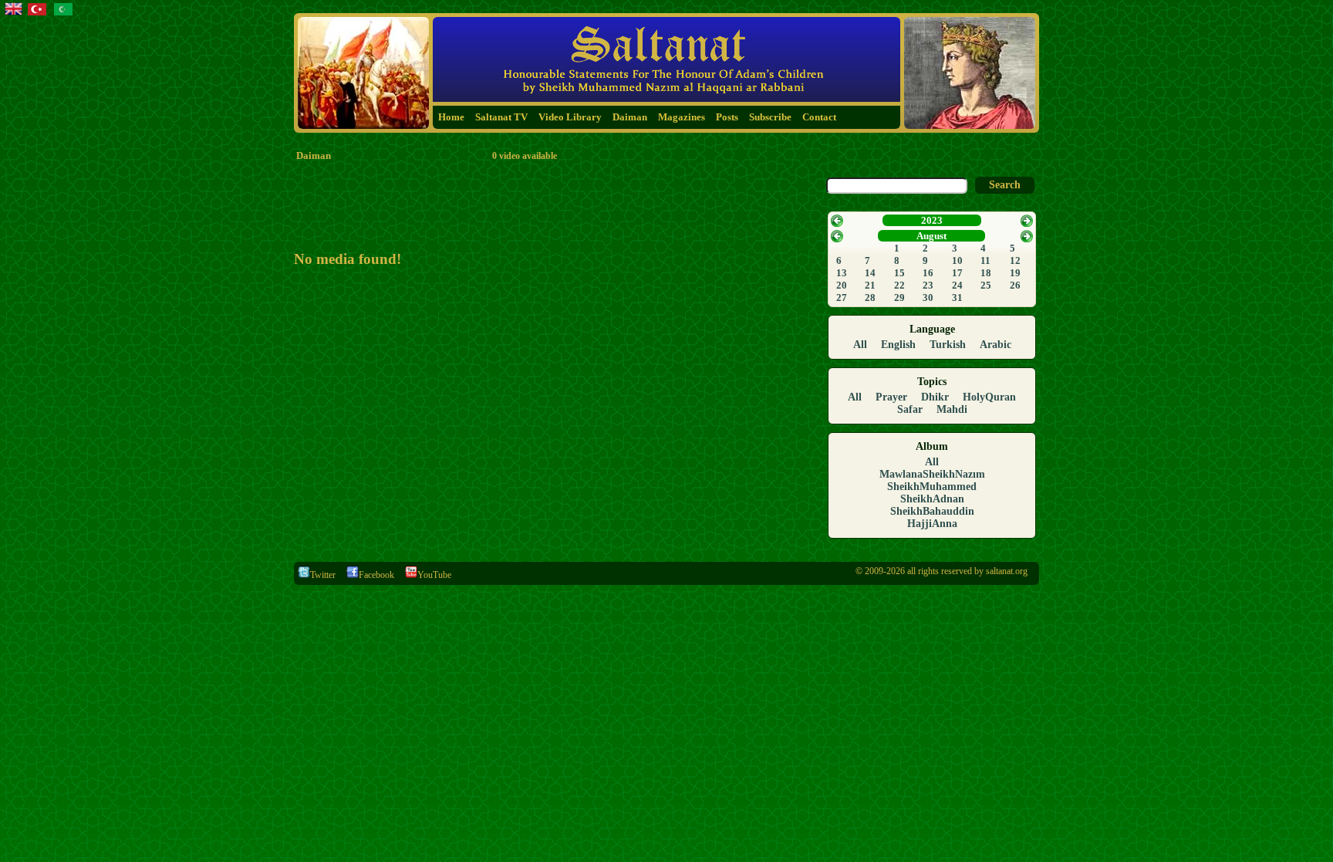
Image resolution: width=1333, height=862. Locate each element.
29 (899, 297)
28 (870, 297)
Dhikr (935, 397)
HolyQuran (989, 397)
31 (957, 297)
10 (957, 260)
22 (899, 285)
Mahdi (951, 409)
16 (928, 273)
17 (957, 273)
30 (928, 297)
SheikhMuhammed (932, 486)
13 (841, 273)
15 (899, 273)
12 (1015, 260)
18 (985, 273)
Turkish (948, 344)
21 (870, 285)
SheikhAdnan (932, 499)
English (898, 344)
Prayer (891, 397)
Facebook (376, 575)
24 (957, 285)
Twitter (323, 575)
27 (841, 297)
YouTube (434, 575)
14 (870, 273)
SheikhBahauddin (932, 511)
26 (1015, 285)
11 (985, 260)
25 (985, 285)
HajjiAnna (932, 523)
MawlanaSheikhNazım (932, 474)
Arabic (995, 344)
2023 (932, 220)
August (931, 236)
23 (928, 285)
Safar (910, 409)
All (860, 344)
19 (1015, 273)
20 (841, 285)
